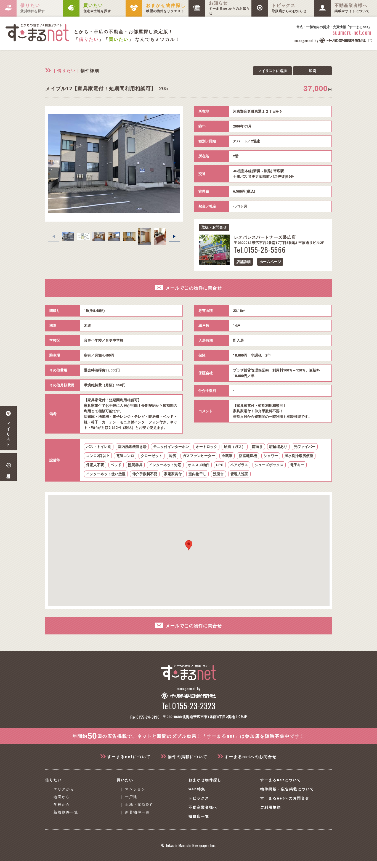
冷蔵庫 (227, 456)
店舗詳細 (243, 262)
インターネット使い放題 (106, 474)
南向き (257, 447)
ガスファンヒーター (199, 456)
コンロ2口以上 (98, 456)
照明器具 (135, 465)
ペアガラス (239, 465)
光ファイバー (304, 447)
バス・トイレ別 (98, 447)
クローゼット (151, 456)
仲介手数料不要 (144, 474)
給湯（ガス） (234, 447)
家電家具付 (173, 474)
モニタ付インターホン (171, 447)
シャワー (271, 456)
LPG (220, 465)
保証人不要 (95, 465)
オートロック (206, 447)
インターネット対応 (165, 465)
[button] (174, 163)
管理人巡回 (239, 474)
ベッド (116, 465)
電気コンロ (125, 456)
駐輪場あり (278, 447)
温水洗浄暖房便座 (299, 456)
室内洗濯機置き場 (132, 447)
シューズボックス (269, 465)
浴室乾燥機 (248, 456)
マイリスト (8, 432)
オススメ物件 (198, 465)
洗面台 (218, 474)
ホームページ (270, 262)
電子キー (297, 465)
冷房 (172, 456)
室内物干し (197, 474)
